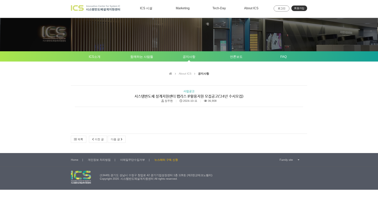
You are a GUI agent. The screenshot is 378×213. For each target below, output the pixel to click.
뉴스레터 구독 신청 (166, 159)
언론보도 (236, 56)
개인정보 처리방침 (99, 159)
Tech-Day (219, 8)
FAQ (283, 56)
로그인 (281, 8)
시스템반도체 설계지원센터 (95, 8)
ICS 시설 (146, 8)
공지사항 (189, 56)
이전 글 (99, 139)
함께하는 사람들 (141, 56)
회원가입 (299, 8)
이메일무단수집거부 (132, 159)
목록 (80, 139)
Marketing (183, 8)
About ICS (251, 8)
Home (74, 159)
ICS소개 (94, 56)
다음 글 (116, 139)
